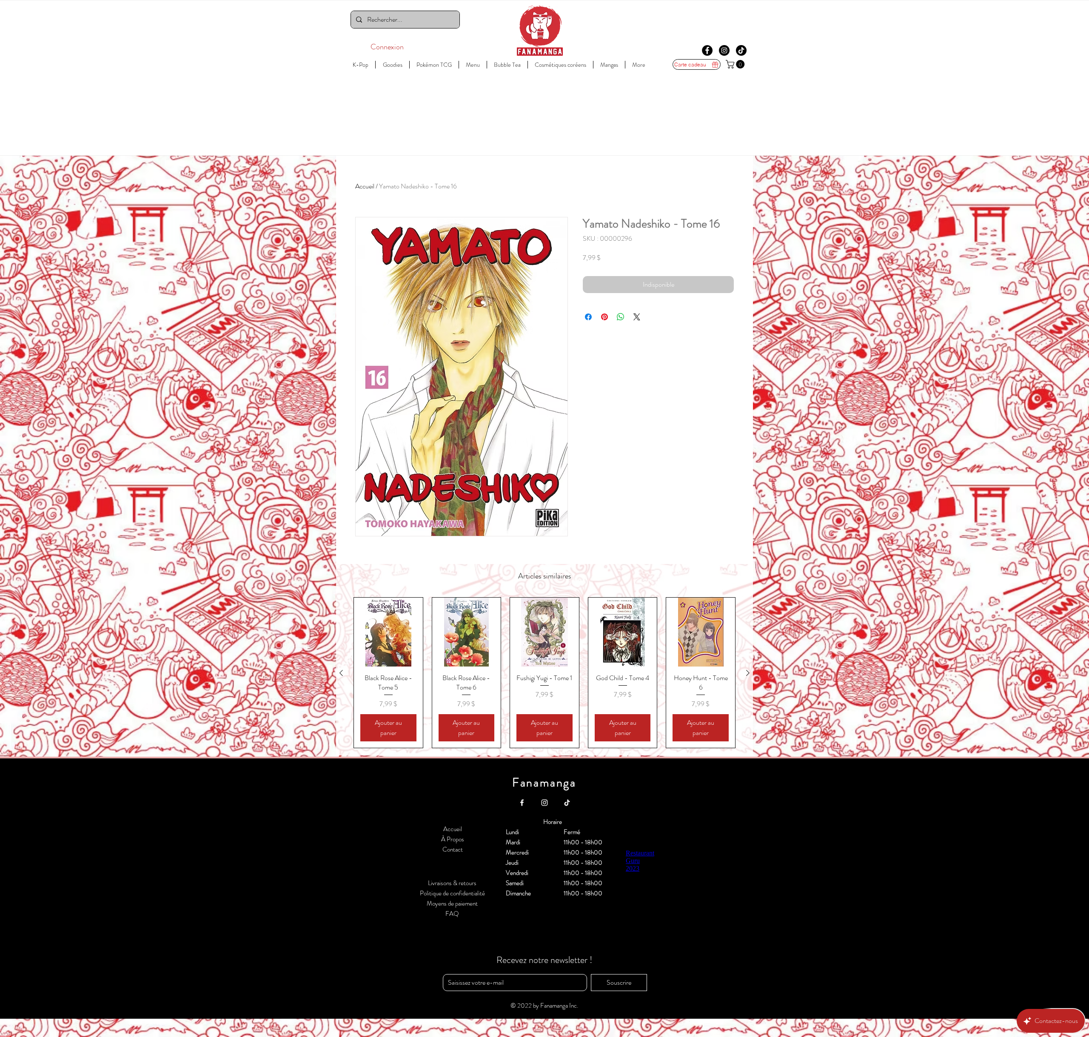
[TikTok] (741, 50)
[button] (736, 64)
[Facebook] (707, 50)
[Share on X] (637, 317)
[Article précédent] (341, 673)
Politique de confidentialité (452, 893)
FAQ (452, 913)
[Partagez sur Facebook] (588, 317)
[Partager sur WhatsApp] (621, 317)
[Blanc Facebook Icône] (522, 802)
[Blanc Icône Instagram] (544, 802)
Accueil (364, 186)
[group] (544, 673)
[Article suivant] (748, 673)
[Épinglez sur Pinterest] (604, 317)
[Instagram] (724, 50)
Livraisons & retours (452, 883)
